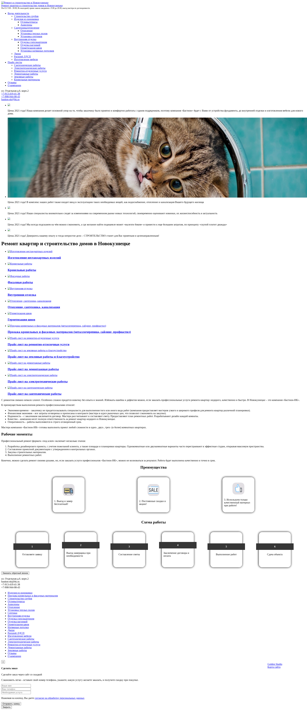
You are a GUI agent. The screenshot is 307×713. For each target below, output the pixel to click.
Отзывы (12, 82)
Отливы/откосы (29, 22)
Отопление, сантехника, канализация (34, 307)
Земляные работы (23, 76)
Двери (17, 53)
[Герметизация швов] (20, 313)
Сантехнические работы (27, 65)
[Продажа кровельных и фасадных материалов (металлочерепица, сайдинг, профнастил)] (57, 325)
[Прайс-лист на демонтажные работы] (29, 363)
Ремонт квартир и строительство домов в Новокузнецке (32, 5)
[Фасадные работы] (19, 276)
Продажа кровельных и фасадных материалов (33, 595)
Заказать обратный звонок (15, 573)
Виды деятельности (18, 13)
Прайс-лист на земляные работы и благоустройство (44, 356)
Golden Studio (275, 664)
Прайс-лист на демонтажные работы (33, 369)
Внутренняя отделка (25, 39)
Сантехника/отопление (26, 27)
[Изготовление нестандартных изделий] (30, 251)
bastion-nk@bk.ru (10, 99)
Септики (12, 613)
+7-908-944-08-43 (10, 96)
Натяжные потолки (18, 627)
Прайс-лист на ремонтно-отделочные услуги (38, 344)
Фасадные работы (20, 282)
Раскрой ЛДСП (22, 56)
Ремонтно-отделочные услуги (30, 71)
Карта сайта (274, 667)
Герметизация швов (31, 48)
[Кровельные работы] (20, 263)
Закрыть (7, 707)
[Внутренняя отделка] (20, 288)
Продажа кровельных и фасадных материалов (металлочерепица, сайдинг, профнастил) (69, 332)
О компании (14, 85)
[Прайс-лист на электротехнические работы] (32, 375)
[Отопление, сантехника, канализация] (29, 301)
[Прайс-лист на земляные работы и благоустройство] (37, 350)
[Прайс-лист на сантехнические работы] (30, 387)
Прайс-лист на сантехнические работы (34, 393)
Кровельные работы (22, 270)
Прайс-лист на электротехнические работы (38, 381)
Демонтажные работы (26, 73)
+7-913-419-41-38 (10, 93)
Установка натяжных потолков (37, 50)
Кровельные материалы (27, 79)
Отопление (26, 30)
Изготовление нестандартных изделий (34, 257)
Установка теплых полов (33, 33)
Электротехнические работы (29, 68)
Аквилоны (26, 25)
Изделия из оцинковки (26, 19)
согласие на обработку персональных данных (59, 698)
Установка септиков (31, 36)
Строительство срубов (26, 16)
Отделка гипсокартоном (33, 42)
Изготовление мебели (26, 59)
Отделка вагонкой (30, 45)
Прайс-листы (15, 62)
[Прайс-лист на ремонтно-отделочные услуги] (33, 338)
